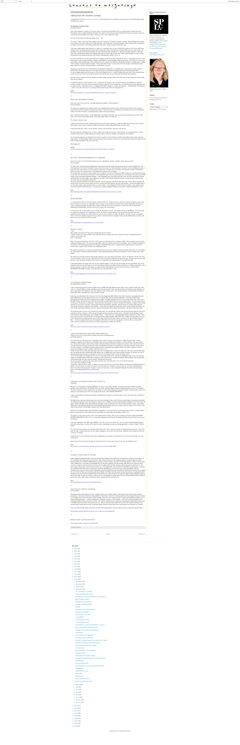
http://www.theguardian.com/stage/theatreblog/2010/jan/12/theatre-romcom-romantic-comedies (96, 192)
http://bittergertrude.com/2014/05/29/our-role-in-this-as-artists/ (87, 222)
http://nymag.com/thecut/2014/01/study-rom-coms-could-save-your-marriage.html (93, 511)
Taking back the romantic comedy (85, 655)
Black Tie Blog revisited (82, 599)
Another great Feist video (82, 614)
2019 (76, 566)
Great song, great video (82, 619)
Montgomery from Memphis (83, 601)
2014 (76, 579)
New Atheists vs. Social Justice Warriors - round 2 (90, 625)
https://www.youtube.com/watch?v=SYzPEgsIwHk (84, 523)
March (78, 697)
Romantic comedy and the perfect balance (87, 642)
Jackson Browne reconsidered (84, 635)
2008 (76, 718)
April (77, 694)
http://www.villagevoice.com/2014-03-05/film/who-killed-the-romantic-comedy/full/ (92, 149)
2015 (76, 576)
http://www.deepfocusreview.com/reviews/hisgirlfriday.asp (86, 482)
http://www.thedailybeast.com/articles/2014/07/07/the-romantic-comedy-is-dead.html (93, 92)
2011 (75, 710)
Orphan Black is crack (81, 671)
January (78, 702)
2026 (76, 548)
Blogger (128, 731)
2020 (76, 564)
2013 (76, 705)
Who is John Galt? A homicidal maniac (86, 627)
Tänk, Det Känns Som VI (82, 678)
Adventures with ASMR (82, 612)
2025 (76, 551)
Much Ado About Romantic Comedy (85, 645)
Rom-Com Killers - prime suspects (85, 650)
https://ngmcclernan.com (157, 54)
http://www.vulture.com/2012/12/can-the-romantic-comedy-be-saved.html (90, 326)
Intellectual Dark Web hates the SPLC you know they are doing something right (158, 46)
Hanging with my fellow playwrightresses (87, 630)
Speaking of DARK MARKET (83, 604)
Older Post (142, 534)
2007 (76, 721)
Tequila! (77, 607)
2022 (76, 559)
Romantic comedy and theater (84, 637)
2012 (76, 708)
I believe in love (80, 648)
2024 (76, 553)
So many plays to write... (82, 622)
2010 (76, 713)
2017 (76, 571)
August (78, 684)
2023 (76, 556)
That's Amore (79, 632)
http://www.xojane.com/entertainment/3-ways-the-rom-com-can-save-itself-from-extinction (95, 373)
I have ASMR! (79, 617)
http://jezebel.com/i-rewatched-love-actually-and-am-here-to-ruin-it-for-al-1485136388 (93, 446)
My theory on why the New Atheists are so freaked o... (91, 596)
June (77, 689)
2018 (76, 569)
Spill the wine (79, 676)
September (79, 589)
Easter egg (78, 673)
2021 (76, 561)
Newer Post (74, 534)
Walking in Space (80, 653)
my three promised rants (92, 19)
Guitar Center (79, 660)
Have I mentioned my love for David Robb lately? (89, 666)
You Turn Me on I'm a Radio (83, 591)
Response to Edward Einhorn (84, 681)
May (77, 692)
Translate (163, 109)
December (79, 581)
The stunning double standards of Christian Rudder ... (91, 658)
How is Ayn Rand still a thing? (84, 594)
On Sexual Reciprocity (81, 663)
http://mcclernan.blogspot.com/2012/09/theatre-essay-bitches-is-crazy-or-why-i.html (93, 274)
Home (108, 534)
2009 (76, 716)
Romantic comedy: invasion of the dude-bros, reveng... (91, 640)
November (79, 584)
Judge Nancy (79, 668)
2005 (76, 726)
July (77, 687)
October (78, 586)
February (79, 700)
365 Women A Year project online (85, 609)
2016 (76, 574)
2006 (76, 723)
